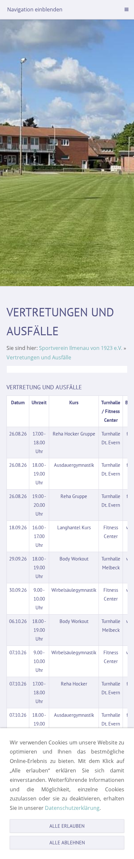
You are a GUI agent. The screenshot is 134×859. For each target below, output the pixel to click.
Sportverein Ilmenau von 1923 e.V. (80, 348)
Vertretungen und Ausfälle (39, 357)
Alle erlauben (67, 826)
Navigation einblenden (34, 9)
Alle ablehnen (67, 842)
